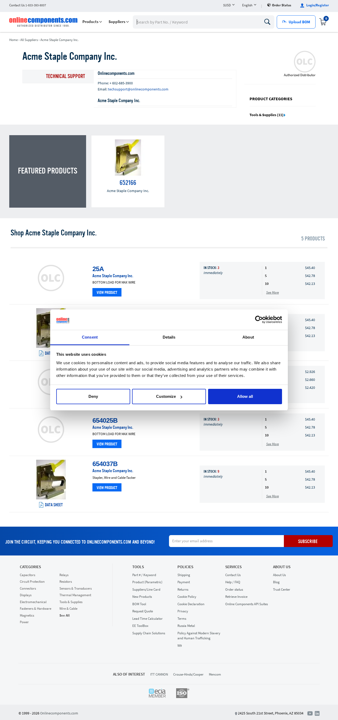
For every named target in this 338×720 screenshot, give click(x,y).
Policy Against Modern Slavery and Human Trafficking (198, 636)
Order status (281, 5)
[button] (92, 21)
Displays (25, 595)
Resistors (65, 581)
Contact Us (233, 575)
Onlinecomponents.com (59, 713)
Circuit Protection (32, 581)
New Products (142, 596)
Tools (138, 566)
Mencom (215, 674)
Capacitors (27, 575)
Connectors (28, 588)
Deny (93, 396)
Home (13, 40)
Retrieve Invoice (236, 596)
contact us (27, 5)
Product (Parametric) (147, 582)
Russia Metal (186, 625)
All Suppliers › (30, 40)
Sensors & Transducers (75, 588)
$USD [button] (227, 5)
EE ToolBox (140, 625)
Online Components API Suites (246, 604)
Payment (183, 582)
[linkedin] (317, 712)
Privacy (182, 611)
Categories (30, 566)
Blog (276, 582)
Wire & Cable (68, 608)
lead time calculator (147, 618)
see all (64, 615)
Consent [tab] (90, 337)
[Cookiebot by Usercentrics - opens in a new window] (259, 320)
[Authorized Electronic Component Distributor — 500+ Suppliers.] (43, 22)
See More (272, 292)
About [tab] (248, 337)
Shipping (183, 575)
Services (233, 566)
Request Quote (142, 611)
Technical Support (65, 76)
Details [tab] (169, 337)
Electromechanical (33, 602)
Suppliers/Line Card (146, 589)
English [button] (247, 5)
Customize (166, 396)
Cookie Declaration (190, 604)
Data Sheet (54, 505)
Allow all (245, 396)
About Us (281, 566)
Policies (185, 566)
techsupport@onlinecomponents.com (138, 89)
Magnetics (27, 615)
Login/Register (317, 5)
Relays (63, 575)
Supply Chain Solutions (148, 633)
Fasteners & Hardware (35, 608)
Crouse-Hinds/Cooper (188, 674)
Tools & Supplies (70, 602)
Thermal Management (75, 595)
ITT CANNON (159, 674)
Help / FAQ (232, 582)
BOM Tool (139, 604)
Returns (182, 589)
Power (24, 622)
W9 (179, 645)
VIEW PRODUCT (107, 293)
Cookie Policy (186, 596)
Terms (181, 618)
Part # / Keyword (144, 575)
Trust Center (281, 589)
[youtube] (311, 712)
